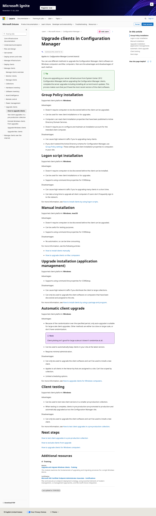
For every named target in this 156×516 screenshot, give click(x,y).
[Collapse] (26, 29)
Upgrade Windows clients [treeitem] (17, 128)
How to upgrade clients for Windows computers (82, 381)
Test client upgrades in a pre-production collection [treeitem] (17, 116)
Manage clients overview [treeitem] (15, 72)
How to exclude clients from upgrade (56, 443)
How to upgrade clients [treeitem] (16, 111)
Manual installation (137, 41)
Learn (44, 31)
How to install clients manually (58, 251)
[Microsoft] (4, 18)
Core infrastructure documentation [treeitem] (11, 39)
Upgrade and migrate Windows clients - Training (59, 467)
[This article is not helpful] (150, 61)
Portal (137, 24)
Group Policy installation (139, 35)
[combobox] (15, 34)
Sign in (150, 18)
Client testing (135, 51)
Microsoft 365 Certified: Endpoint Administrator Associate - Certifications (68, 478)
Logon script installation (139, 38)
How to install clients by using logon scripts (80, 202)
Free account (147, 24)
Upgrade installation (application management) (139, 45)
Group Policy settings (54, 147)
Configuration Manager (71, 31)
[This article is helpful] (148, 61)
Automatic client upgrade (139, 49)
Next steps (134, 54)
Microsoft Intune (54, 31)
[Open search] (145, 18)
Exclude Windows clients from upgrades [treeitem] (16, 122)
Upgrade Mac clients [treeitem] (15, 132)
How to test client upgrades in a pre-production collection (86, 426)
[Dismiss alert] (151, 4)
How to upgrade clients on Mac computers (63, 255)
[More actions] (113, 31)
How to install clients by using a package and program (85, 302)
